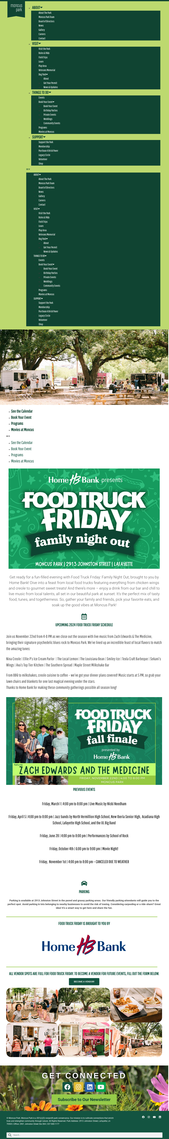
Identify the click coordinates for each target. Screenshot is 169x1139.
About (46, 78)
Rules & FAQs (44, 53)
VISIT (35, 43)
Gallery (42, 29)
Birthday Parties (51, 110)
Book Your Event (46, 101)
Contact (42, 38)
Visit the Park (44, 48)
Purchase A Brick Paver (48, 150)
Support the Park (46, 142)
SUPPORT (37, 137)
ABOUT (36, 7)
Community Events (52, 123)
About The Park (45, 12)
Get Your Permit (50, 83)
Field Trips (43, 57)
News (41, 25)
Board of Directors (46, 21)
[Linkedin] (90, 1087)
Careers (42, 34)
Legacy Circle (44, 155)
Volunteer (43, 159)
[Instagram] (78, 1087)
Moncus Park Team (46, 17)
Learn (41, 61)
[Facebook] (67, 1087)
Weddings (48, 119)
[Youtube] (101, 1087)
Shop (41, 163)
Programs (43, 127)
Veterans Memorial (47, 70)
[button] (93, 169)
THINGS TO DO (40, 92)
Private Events (50, 114)
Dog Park (42, 74)
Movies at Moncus (46, 131)
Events (42, 97)
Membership (44, 146)
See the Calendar (22, 411)
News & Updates (51, 87)
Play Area (43, 65)
